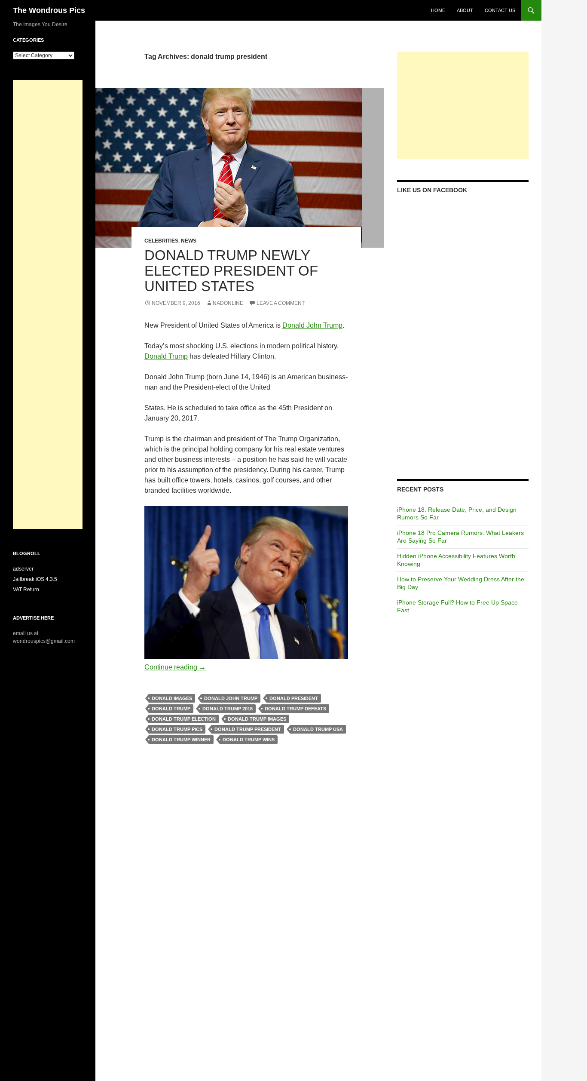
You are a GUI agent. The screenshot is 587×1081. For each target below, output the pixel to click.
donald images (172, 698)
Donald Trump (166, 356)
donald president (293, 698)
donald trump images (257, 719)
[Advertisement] (463, 105)
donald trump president (247, 729)
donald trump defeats (295, 708)
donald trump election (184, 719)
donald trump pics (177, 729)
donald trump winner (181, 739)
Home (438, 10)
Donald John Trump (312, 325)
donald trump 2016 (227, 708)
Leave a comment (281, 303)
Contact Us (500, 10)
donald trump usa (318, 729)
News (188, 241)
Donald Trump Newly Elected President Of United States (231, 270)
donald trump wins (249, 739)
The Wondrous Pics (49, 10)
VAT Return (26, 590)
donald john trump (230, 698)
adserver (23, 569)
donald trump (171, 708)
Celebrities (161, 241)
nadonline (228, 303)
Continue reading (175, 667)
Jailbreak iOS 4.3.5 (35, 579)
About (465, 10)
